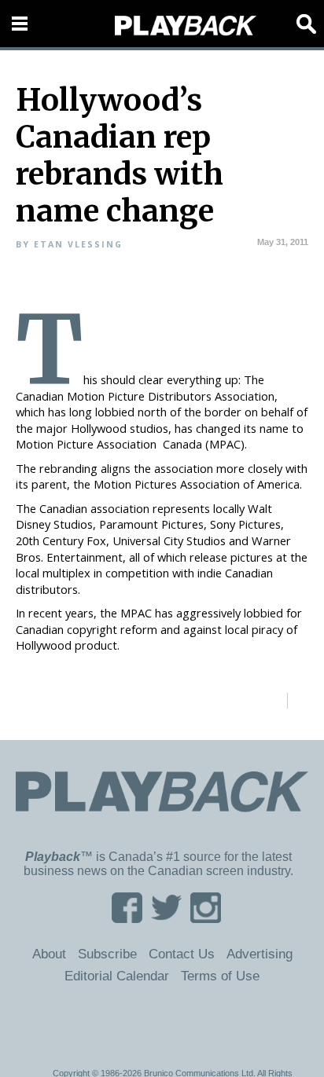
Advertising (259, 954)
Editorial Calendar (116, 976)
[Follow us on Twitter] (166, 918)
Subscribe (107, 954)
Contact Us (182, 954)
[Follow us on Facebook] (127, 918)
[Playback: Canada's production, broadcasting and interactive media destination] (185, 26)
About (49, 954)
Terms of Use (220, 976)
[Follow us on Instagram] (205, 918)
